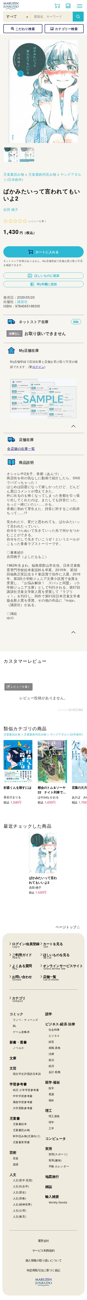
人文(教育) (19, 1216)
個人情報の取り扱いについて (43, 1260)
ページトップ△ (68, 926)
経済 (51, 1066)
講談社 (22, 301)
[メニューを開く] (80, 6)
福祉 (51, 1100)
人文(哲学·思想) (23, 1180)
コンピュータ (55, 1138)
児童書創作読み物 (42, 174)
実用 (48, 1148)
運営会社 (43, 1240)
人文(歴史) (19, 1192)
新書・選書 (18, 1042)
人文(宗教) (19, 1198)
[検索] (78, 17)
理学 (51, 1122)
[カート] (57, 5)
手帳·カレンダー (59, 1166)
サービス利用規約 (43, 1250)
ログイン (38, 367)
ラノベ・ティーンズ (25, 1019)
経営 (51, 1041)
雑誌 (48, 1186)
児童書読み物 (13, 174)
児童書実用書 (21, 1142)
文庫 (13, 1058)
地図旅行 (52, 1176)
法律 (51, 1054)
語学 (48, 1013)
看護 (51, 1094)
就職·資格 (55, 1048)
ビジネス (54, 1035)
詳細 (76, 321)
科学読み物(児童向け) (26, 1136)
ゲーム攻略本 (21, 1032)
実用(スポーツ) (58, 1154)
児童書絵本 (20, 1124)
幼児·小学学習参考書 (26, 1090)
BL (15, 1026)
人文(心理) (19, 1210)
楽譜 (16, 1164)
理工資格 (54, 1116)
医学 (51, 1088)
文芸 (13, 1068)
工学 (51, 1128)
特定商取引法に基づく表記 (43, 1270)
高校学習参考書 (23, 1102)
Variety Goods (58, 1202)
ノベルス (18, 1048)
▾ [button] (27, 16)
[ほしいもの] (68, 5)
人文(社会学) (21, 1186)
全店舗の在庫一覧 (21, 448)
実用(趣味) (55, 1160)
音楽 (16, 1158)
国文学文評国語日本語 (27, 1073)
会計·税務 (55, 1072)
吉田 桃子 (10, 209)
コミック (16, 1013)
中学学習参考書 (23, 1096)
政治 (51, 1060)
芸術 (13, 1152)
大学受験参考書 (23, 1108)
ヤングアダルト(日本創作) (66, 734)
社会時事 (54, 1029)
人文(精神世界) (22, 1204)
